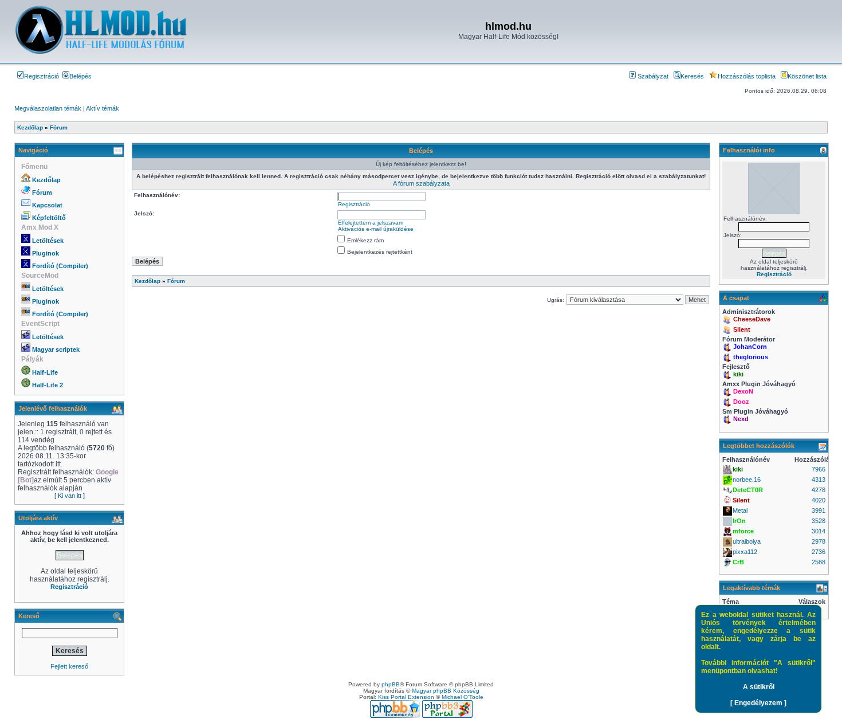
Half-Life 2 (47, 385)
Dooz (741, 401)
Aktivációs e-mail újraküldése (376, 229)
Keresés (692, 76)
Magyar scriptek (56, 349)
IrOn (739, 520)
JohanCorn (750, 346)
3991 (818, 510)
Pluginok (45, 253)
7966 (818, 469)
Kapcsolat (47, 205)
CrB (738, 562)
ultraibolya (747, 541)
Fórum (42, 192)
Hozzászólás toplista (747, 76)
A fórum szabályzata (421, 183)
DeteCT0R (748, 489)
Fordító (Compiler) (60, 265)
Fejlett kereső (69, 666)
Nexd (741, 418)
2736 (818, 551)
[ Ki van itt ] (69, 495)
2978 (818, 541)
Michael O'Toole (462, 697)
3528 (818, 520)
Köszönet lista (807, 76)
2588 (818, 562)
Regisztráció (41, 76)
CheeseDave (751, 319)
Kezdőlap (46, 179)
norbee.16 (747, 479)
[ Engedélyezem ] (758, 703)
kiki (738, 374)
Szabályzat (652, 76)
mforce (743, 531)
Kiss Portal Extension (406, 697)
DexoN (743, 391)
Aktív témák (102, 108)
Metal (740, 510)
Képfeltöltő (49, 217)
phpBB (390, 684)
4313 (818, 479)
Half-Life (45, 372)
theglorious (750, 356)
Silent (741, 329)
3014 (818, 531)
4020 (818, 500)
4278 (818, 489)
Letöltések (48, 240)
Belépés (80, 76)
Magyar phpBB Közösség (445, 690)
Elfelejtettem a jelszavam (370, 222)
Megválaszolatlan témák (47, 108)
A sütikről (758, 687)
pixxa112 (745, 551)
